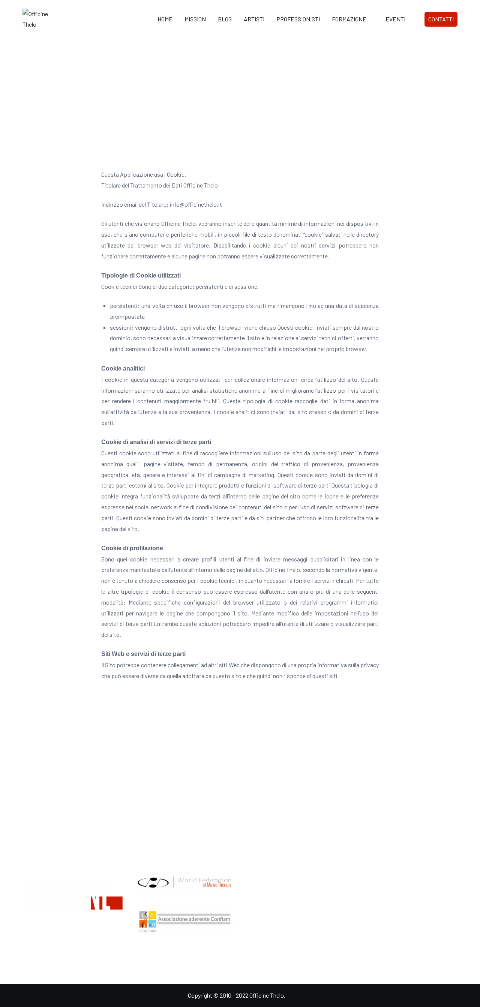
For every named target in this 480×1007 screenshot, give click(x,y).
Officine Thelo (266, 995)
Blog (250, 922)
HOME (165, 19)
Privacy (365, 936)
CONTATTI (441, 19)
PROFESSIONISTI (298, 19)
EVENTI (395, 19)
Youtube (366, 906)
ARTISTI (254, 19)
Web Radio (258, 906)
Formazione (260, 890)
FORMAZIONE (349, 19)
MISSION (195, 19)
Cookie (365, 952)
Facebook (368, 890)
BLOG (225, 19)
